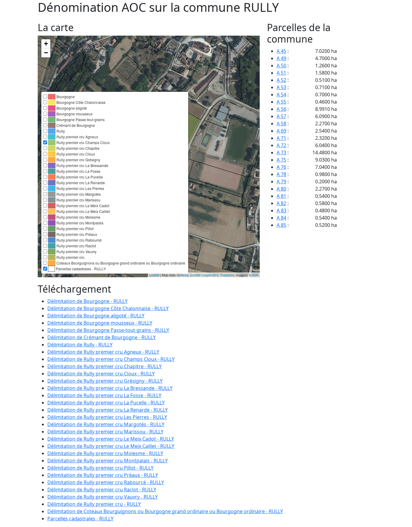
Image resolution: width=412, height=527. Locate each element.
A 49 (281, 58)
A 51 (281, 72)
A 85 (281, 225)
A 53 (281, 87)
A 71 (281, 138)
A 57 (281, 116)
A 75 (281, 159)
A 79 (281, 181)
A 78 (281, 174)
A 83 (281, 210)
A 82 (281, 203)
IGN (255, 274)
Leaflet (154, 274)
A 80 (281, 188)
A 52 (281, 80)
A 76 (281, 167)
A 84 (281, 217)
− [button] (46, 52)
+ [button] (46, 43)
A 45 (281, 51)
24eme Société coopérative (199, 274)
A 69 (281, 130)
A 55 (281, 101)
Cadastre (227, 274)
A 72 (281, 145)
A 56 (281, 109)
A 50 (281, 65)
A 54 (281, 94)
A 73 (281, 152)
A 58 (281, 123)
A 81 (281, 196)
